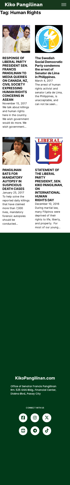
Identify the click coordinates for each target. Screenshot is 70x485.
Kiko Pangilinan (24, 4)
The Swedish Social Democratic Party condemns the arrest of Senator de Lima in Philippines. (49, 67)
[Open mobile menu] (63, 4)
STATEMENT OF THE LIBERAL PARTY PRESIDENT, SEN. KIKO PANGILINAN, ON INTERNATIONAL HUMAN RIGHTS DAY (49, 185)
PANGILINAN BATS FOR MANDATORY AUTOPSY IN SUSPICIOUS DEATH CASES (13, 179)
